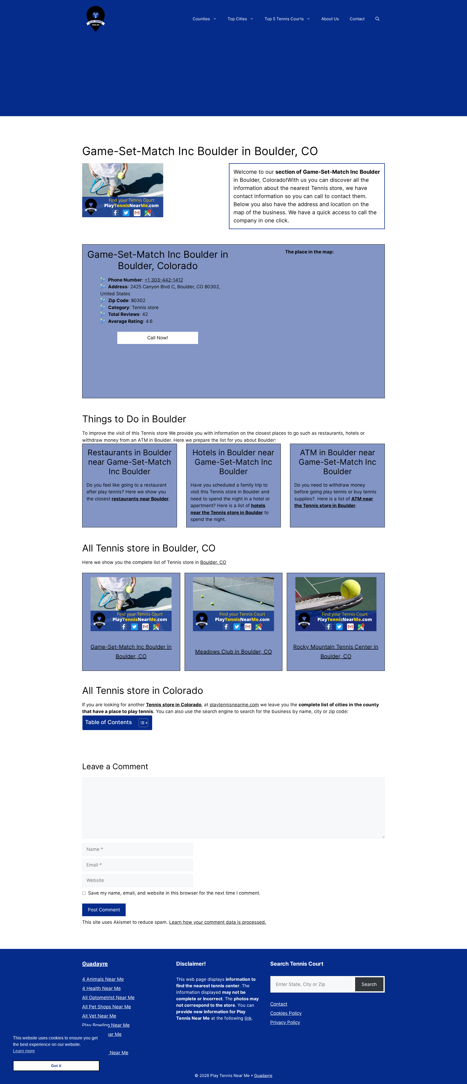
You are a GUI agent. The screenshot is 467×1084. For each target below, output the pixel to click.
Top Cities (237, 18)
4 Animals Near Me (103, 979)
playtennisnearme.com (234, 704)
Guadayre (95, 964)
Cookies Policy (286, 1013)
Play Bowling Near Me (106, 1025)
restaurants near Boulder (140, 498)
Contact (357, 18)
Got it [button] (56, 1065)
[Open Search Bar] (377, 19)
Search (369, 984)
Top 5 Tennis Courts (284, 18)
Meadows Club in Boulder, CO (233, 651)
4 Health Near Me (101, 988)
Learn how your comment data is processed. (217, 922)
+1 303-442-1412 (164, 280)
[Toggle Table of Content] (141, 722)
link (248, 1018)
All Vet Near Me (99, 1016)
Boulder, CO (213, 562)
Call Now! (157, 337)
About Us (330, 18)
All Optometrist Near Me (108, 997)
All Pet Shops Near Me (106, 1006)
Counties (201, 18)
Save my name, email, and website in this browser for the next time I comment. (174, 893)
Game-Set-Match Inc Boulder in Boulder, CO (131, 652)
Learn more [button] (24, 1051)
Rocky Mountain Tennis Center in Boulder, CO (335, 652)
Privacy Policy (285, 1022)
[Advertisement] (233, 78)
